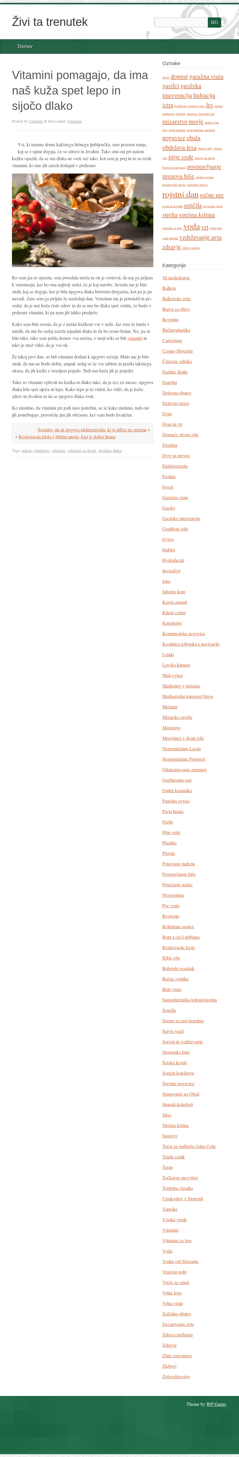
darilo (166, 77)
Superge (170, 1136)
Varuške (170, 1209)
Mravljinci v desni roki (183, 738)
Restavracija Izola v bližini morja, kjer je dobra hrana (67, 436)
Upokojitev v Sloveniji (182, 1198)
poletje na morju (205, 158)
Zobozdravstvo (176, 1376)
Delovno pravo (175, 403)
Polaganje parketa (178, 863)
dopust (179, 76)
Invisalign (171, 570)
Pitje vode (171, 832)
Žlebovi (169, 1366)
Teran (167, 1167)
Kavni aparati (174, 602)
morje (196, 121)
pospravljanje (204, 166)
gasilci (170, 85)
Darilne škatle (175, 372)
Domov (25, 46)
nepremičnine (177, 130)
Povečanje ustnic (177, 884)
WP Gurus (216, 1404)
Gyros (168, 539)
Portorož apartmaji (174, 167)
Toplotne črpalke (177, 1188)
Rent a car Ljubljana (181, 937)
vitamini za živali (82, 450)
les (209, 104)
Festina (168, 476)
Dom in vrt (172, 424)
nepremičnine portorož (201, 130)
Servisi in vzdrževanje (182, 1041)
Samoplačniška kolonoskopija (189, 1000)
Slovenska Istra (176, 1052)
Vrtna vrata (172, 1303)
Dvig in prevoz (176, 455)
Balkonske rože (176, 298)
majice (219, 106)
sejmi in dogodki (172, 206)
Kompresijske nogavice (183, 633)
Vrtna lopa (172, 1293)
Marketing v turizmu (181, 686)
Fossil (167, 487)
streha (170, 214)
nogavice (173, 137)
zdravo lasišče (191, 248)
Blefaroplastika (176, 330)
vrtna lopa (216, 228)
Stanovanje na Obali (180, 1094)
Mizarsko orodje (177, 717)
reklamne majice (197, 185)
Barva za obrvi (175, 309)
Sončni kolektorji (178, 1073)
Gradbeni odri (175, 529)
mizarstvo (174, 121)
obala (194, 137)
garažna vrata (206, 76)
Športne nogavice (178, 1083)
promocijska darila (174, 185)
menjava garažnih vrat (201, 114)
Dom (167, 413)
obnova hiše (205, 148)
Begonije (170, 319)
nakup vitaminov (35, 450)
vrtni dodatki (170, 238)
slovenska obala (213, 206)
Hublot (168, 550)
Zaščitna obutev (176, 1313)
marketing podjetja (174, 114)
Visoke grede (174, 1219)
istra (167, 104)
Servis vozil (173, 1031)
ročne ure (212, 194)
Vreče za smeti (175, 1282)
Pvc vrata (170, 905)
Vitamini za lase (177, 1240)
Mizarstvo (171, 727)
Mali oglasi (172, 675)
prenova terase (205, 177)
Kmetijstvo (172, 623)
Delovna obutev (176, 393)
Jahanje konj (173, 591)
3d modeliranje (176, 277)
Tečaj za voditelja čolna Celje (189, 1146)
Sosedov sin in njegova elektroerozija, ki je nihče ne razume (92, 429)
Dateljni (169, 382)
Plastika (169, 843)
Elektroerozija (175, 466)
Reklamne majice (178, 926)
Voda (167, 1251)
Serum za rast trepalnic (183, 1020)
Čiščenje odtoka (177, 361)
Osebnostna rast (176, 780)
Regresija (170, 916)
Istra (166, 581)
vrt (204, 226)
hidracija (204, 95)
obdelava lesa (179, 147)
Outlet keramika (177, 790)
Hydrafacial (173, 560)
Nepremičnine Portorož (183, 759)
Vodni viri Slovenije (180, 1261)
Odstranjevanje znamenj (184, 769)
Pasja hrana (172, 811)
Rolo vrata (171, 989)
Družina (169, 445)
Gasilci (168, 508)
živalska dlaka (110, 450)
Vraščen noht (174, 1272)
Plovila (168, 853)
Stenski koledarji (177, 1104)
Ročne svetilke (175, 979)
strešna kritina (197, 214)
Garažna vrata (175, 497)
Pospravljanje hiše (179, 874)
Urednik (36, 121)
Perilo (167, 822)
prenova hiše (178, 176)
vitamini (134, 338)
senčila (193, 205)
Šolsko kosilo (174, 1062)
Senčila (169, 1010)
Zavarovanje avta (178, 1324)
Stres (166, 1115)
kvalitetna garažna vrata (190, 106)
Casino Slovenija (177, 351)
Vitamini (74, 121)
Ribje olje (171, 958)
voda (191, 225)
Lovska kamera (176, 665)
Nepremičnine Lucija (181, 748)
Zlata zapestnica (177, 1355)
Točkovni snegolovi (180, 1177)
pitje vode (181, 156)
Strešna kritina (175, 1125)
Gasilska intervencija (181, 518)
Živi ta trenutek (50, 21)
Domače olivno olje (180, 434)
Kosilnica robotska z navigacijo (191, 644)
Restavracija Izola (178, 947)
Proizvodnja (173, 895)
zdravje (171, 246)
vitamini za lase (172, 228)
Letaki (168, 654)
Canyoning (172, 340)
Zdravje (169, 1345)
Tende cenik (173, 1157)
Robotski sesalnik (178, 968)
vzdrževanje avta (200, 237)
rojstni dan (180, 193)
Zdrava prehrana (177, 1334)
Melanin (170, 706)
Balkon (169, 288)
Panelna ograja (175, 801)
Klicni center (174, 612)
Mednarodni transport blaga (187, 696)
